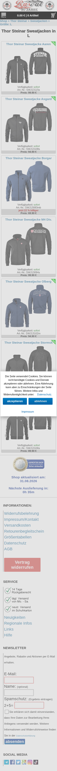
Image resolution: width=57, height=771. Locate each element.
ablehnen (40, 401)
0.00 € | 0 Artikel (27, 15)
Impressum (28, 411)
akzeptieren (15, 401)
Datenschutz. (44, 394)
